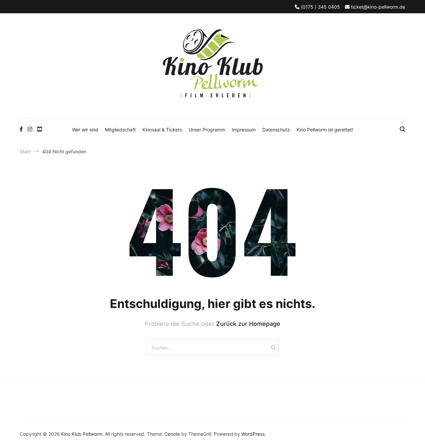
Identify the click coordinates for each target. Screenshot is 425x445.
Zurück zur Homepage (248, 323)
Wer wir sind (85, 129)
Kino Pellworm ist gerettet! (325, 129)
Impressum (244, 129)
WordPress (253, 434)
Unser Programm (207, 129)
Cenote (172, 434)
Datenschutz (276, 129)
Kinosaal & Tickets (162, 129)
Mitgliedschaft (120, 129)
